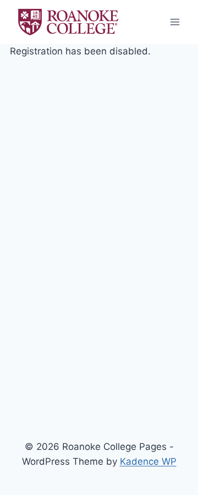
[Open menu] (174, 21)
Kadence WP (148, 461)
